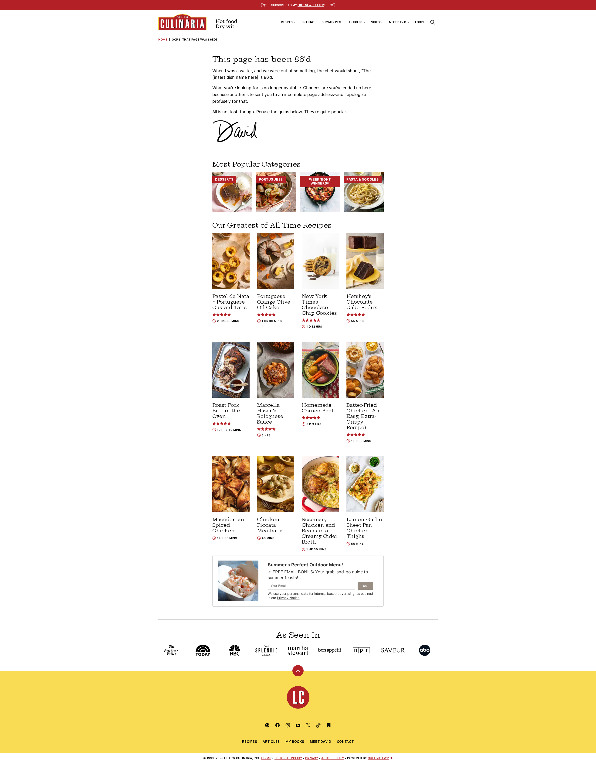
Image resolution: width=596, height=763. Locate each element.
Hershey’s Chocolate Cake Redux (361, 301)
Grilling (307, 22)
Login (419, 22)
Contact (345, 741)
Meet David (397, 22)
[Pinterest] (267, 725)
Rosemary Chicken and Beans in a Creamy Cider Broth (319, 531)
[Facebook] (277, 725)
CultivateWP (378, 758)
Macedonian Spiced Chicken (228, 525)
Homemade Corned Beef (318, 408)
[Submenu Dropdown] (294, 22)
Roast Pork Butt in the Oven (226, 410)
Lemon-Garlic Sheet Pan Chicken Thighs (364, 528)
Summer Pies (331, 22)
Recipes (287, 22)
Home (162, 39)
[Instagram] (288, 725)
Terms (266, 758)
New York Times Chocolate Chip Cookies (319, 304)
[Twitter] (308, 725)
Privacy (311, 758)
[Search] (432, 22)
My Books (294, 741)
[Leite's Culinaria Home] (198, 22)
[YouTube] (298, 725)
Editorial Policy (288, 758)
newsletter (311, 5)
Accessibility (332, 758)
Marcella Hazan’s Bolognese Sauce (270, 413)
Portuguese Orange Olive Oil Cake (273, 301)
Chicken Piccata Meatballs (269, 525)
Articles (355, 22)
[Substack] (329, 725)
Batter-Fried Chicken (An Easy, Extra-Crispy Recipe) (362, 416)
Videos (376, 22)
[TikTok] (318, 725)
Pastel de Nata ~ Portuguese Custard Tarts (230, 301)
